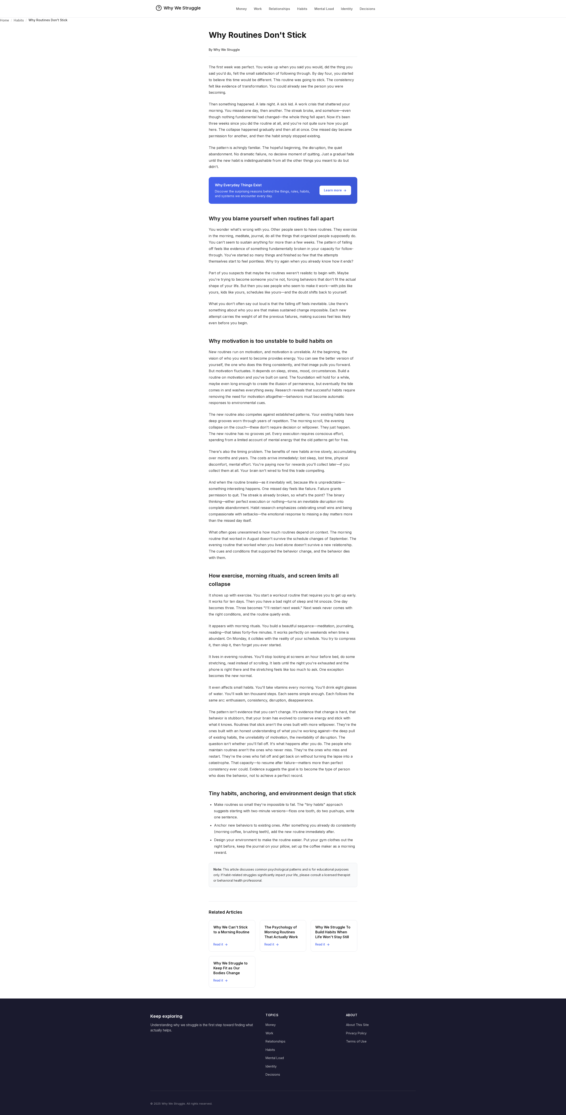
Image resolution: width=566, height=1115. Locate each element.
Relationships (279, 9)
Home (4, 20)
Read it (218, 944)
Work (258, 9)
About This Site (357, 1025)
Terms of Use (356, 1041)
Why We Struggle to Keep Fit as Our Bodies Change (230, 968)
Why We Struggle (182, 8)
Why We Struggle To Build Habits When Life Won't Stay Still (332, 932)
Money (241, 9)
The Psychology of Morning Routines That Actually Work (281, 932)
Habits (302, 9)
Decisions (367, 9)
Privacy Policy (356, 1033)
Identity (347, 9)
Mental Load (324, 9)
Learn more (333, 190)
